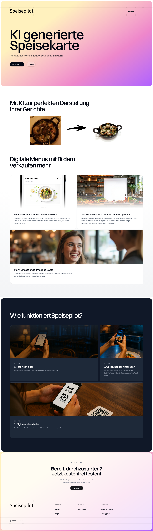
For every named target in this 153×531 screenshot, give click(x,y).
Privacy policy (105, 514)
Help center (82, 510)
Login (139, 11)
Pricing (131, 11)
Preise (31, 64)
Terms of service (107, 510)
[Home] (22, 11)
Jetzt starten (17, 64)
